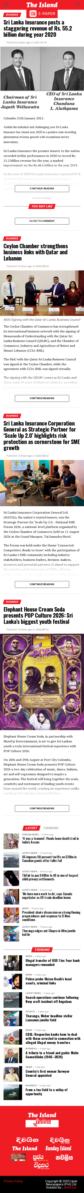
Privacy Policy (13, 1181)
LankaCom (69, 1187)
